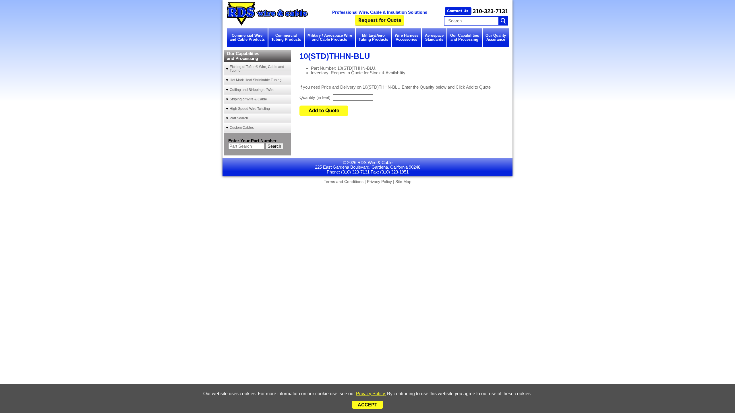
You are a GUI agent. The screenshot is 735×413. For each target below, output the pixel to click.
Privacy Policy (379, 181)
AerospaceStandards (434, 37)
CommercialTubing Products (286, 37)
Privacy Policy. (371, 393)
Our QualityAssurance (496, 37)
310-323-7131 (490, 11)
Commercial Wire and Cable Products (247, 37)
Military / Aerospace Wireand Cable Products (329, 37)
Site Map (403, 181)
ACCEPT (367, 404)
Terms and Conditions (343, 181)
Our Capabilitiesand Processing (464, 37)
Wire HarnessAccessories (406, 37)
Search (274, 146)
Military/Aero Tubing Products (373, 37)
